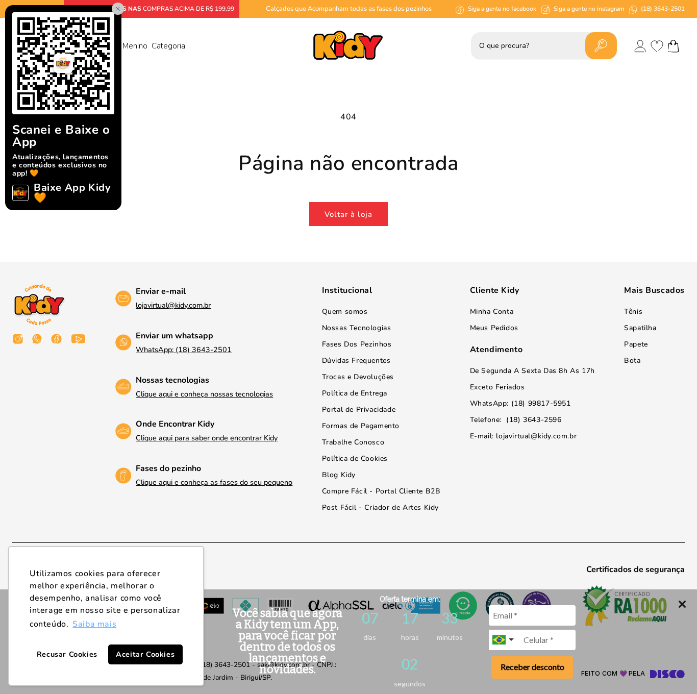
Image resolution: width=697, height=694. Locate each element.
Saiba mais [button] (94, 624)
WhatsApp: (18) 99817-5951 (520, 403)
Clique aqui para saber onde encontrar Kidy (207, 438)
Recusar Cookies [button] (67, 654)
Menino (134, 46)
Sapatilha (640, 328)
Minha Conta (492, 311)
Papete (636, 344)
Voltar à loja (348, 214)
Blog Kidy (339, 475)
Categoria (168, 46)
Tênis (633, 311)
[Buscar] (601, 45)
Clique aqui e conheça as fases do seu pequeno (214, 482)
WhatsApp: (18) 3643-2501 (184, 349)
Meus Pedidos (494, 328)
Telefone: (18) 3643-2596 (516, 420)
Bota (632, 360)
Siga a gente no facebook (502, 9)
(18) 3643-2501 (663, 9)
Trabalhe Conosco (353, 442)
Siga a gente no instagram (589, 9)
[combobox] (504, 640)
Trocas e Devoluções (358, 377)
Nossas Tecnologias (356, 328)
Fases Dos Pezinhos (357, 344)
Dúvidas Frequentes (356, 360)
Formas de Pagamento (361, 426)
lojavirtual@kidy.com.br (173, 305)
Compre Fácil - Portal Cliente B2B (381, 491)
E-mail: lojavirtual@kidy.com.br (523, 436)
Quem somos (345, 311)
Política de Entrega (354, 393)
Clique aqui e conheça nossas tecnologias (204, 394)
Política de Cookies (355, 458)
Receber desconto (532, 667)
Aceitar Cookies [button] (145, 654)
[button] (673, 46)
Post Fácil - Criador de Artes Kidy (380, 507)
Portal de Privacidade (359, 409)
